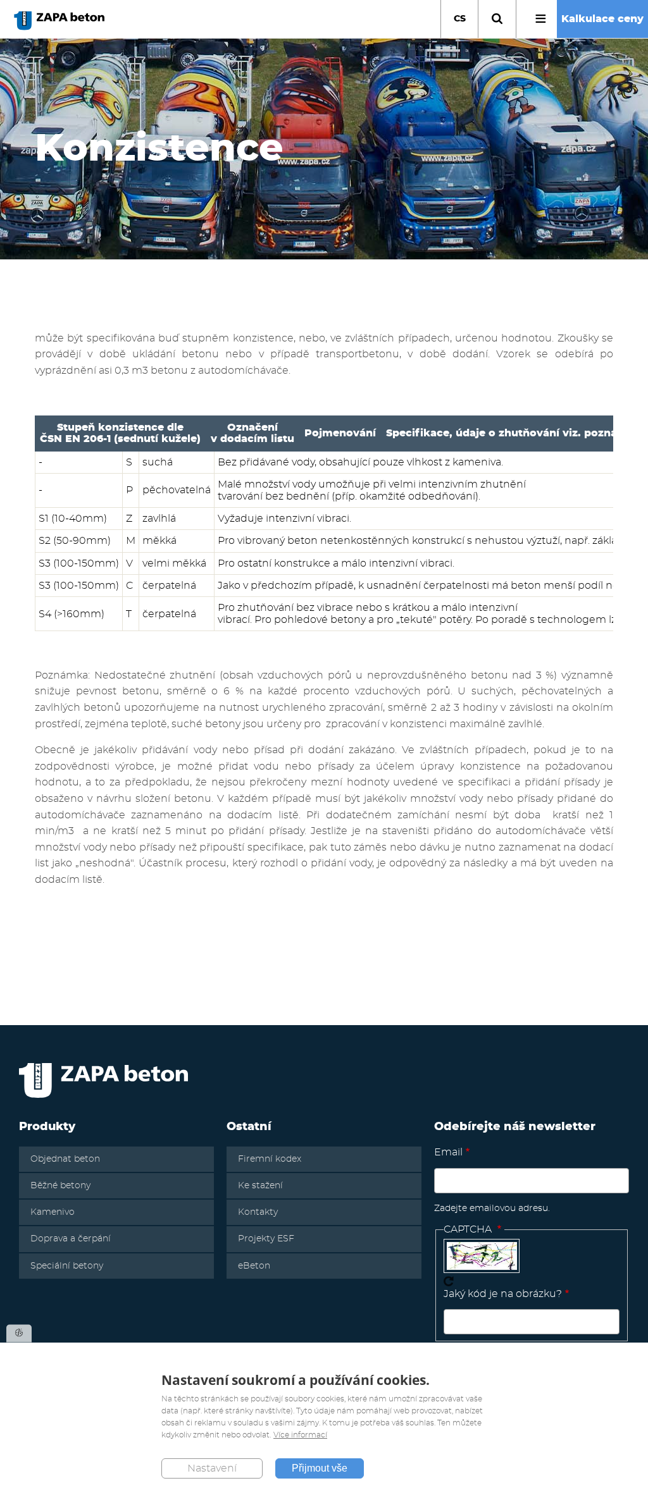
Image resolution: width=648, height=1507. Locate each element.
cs (460, 19)
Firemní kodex (269, 1159)
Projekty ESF (266, 1238)
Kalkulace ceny (602, 19)
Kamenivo (52, 1212)
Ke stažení (260, 1185)
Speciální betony (66, 1266)
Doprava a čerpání (70, 1238)
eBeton (254, 1266)
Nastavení (212, 1468)
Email (448, 1152)
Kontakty (258, 1212)
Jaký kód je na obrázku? (503, 1294)
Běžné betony (60, 1185)
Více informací (300, 1435)
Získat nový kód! (449, 1281)
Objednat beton (65, 1159)
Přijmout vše (319, 1468)
